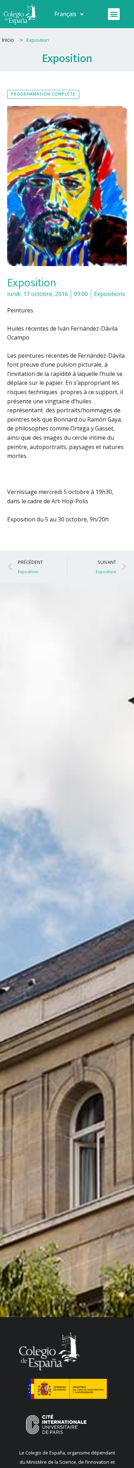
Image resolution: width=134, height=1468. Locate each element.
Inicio (8, 39)
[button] (114, 14)
